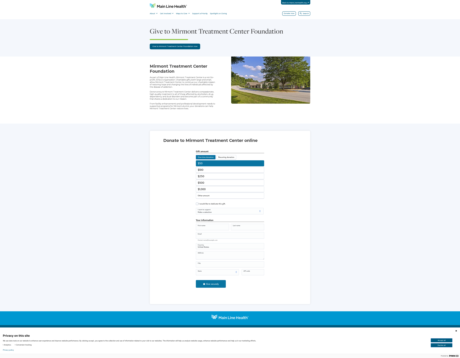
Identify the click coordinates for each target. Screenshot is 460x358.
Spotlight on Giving (218, 13)
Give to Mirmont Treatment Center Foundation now (175, 46)
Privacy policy (8, 350)
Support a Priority (200, 13)
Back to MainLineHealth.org (296, 3)
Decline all (442, 345)
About (154, 13)
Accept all (442, 340)
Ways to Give (183, 13)
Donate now (289, 13)
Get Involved (167, 13)
